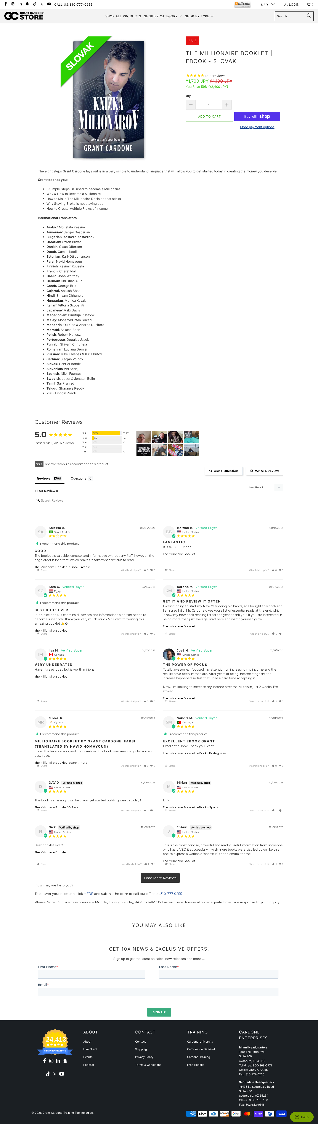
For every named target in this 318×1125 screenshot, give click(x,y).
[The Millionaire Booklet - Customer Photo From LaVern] (191, 437)
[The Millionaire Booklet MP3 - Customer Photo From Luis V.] (191, 450)
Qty (188, 96)
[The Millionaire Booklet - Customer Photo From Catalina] (175, 437)
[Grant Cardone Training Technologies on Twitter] (42, 4)
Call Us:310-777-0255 (73, 4)
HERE (88, 894)
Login (294, 4)
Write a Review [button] (267, 471)
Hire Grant (90, 1049)
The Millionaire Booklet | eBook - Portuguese (194, 753)
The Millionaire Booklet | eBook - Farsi (61, 762)
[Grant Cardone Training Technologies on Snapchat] (27, 4)
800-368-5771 (262, 1065)
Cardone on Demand (201, 1049)
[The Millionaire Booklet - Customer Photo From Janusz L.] (159, 437)
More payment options (257, 127)
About (87, 1041)
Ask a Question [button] (226, 471)
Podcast (88, 1064)
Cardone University (200, 1041)
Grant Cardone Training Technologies (68, 1112)
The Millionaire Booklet (179, 554)
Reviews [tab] (43, 478)
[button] (163, 16)
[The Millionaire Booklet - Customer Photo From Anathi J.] (159, 450)
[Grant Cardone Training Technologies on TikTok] (34, 4)
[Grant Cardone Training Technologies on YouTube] (49, 4)
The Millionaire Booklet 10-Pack (57, 807)
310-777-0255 (171, 894)
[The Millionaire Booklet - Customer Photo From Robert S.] (175, 450)
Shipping (141, 1049)
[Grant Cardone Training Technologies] (24, 16)
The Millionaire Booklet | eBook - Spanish (191, 807)
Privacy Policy (144, 1057)
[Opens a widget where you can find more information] (302, 1117)
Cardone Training (198, 1057)
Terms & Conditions (148, 1064)
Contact (140, 1041)
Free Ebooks (195, 1064)
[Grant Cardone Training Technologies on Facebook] (5, 4)
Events (88, 1057)
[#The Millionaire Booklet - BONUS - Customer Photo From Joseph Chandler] (144, 437)
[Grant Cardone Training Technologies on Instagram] (13, 4)
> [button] (160, 878)
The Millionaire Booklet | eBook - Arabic (62, 567)
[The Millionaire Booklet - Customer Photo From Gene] (144, 450)
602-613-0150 (258, 1100)
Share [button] (43, 570)
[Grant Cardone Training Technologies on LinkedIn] (20, 4)
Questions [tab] (78, 478)
